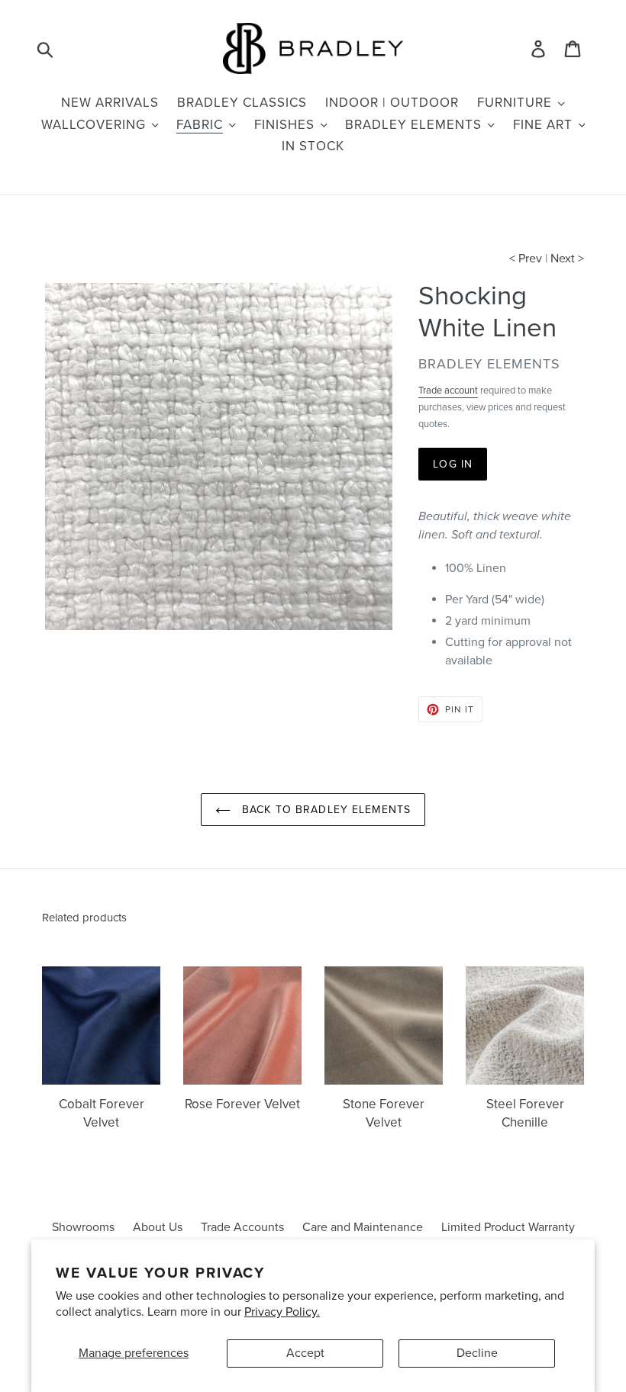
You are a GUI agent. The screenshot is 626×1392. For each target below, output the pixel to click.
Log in (453, 464)
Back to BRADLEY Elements (324, 809)
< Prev (525, 258)
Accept (305, 1353)
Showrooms (83, 1227)
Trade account (448, 390)
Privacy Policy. (282, 1312)
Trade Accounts (242, 1227)
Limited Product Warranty (508, 1227)
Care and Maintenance (362, 1227)
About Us (157, 1227)
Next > (567, 258)
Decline (477, 1353)
